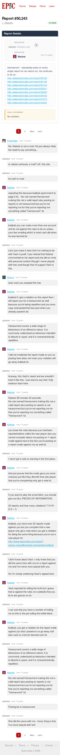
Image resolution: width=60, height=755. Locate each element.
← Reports (7, 22)
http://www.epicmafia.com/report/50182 (27, 78)
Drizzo (10, 277)
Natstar (22, 56)
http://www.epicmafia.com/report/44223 (27, 102)
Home (22, 6)
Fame (43, 6)
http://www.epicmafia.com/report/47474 (27, 99)
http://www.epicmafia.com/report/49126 (27, 95)
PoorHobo (12, 140)
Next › (32, 131)
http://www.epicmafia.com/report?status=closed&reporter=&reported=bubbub (31, 543)
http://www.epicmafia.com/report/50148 (27, 81)
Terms (22, 745)
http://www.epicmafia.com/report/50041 (27, 88)
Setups (32, 6)
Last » (40, 131)
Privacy (35, 745)
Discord (9, 745)
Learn (52, 6)
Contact (49, 745)
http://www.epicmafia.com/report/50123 (27, 85)
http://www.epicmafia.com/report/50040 (27, 92)
